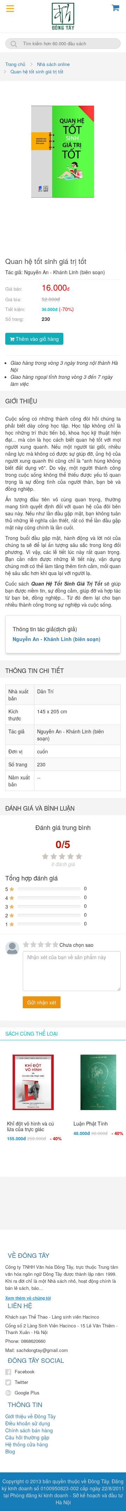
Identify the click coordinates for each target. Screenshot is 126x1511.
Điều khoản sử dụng (27, 1423)
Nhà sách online (53, 64)
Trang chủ (15, 64)
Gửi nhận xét (41, 1002)
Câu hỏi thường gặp (27, 1437)
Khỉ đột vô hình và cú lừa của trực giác (30, 1126)
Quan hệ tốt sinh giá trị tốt (36, 71)
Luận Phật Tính (91, 1123)
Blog (10, 1451)
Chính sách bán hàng (29, 1430)
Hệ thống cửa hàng (26, 1444)
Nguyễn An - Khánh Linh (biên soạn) (56, 638)
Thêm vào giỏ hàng (36, 338)
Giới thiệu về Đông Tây (30, 1416)
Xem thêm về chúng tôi (28, 1298)
